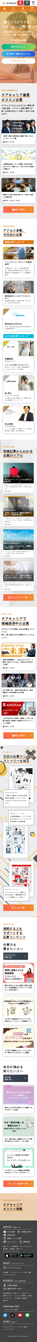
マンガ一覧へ (20, 908)
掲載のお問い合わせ (14, 1289)
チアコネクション (8, 1298)
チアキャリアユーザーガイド (11, 1251)
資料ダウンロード (8, 1295)
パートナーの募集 (22, 1327)
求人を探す (20, 210)
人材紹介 (29, 1295)
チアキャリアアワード (9, 1327)
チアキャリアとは (18, 61)
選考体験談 (15, 1246)
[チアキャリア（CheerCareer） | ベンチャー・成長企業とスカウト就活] (9, 3)
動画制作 (24, 1298)
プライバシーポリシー (9, 1275)
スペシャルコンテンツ (26, 1246)
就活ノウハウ (6, 1246)
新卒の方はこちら (18, 47)
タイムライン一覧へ (20, 597)
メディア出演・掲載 (25, 1272)
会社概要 (5, 1272)
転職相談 (12, 1249)
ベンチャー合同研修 (20, 1295)
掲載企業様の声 (7, 1293)
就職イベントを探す (14, 1238)
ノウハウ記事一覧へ (20, 1184)
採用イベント (17, 1293)
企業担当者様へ (13, 1285)
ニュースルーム (14, 1272)
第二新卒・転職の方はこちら (18, 54)
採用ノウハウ (26, 1293)
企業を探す (11, 1235)
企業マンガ (19, 1249)
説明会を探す (26, 1232)
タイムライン (12, 1242)
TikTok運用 (17, 1298)
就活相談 (5, 1249)
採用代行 (5, 1300)
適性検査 (26, 1242)
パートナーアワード (8, 1329)
